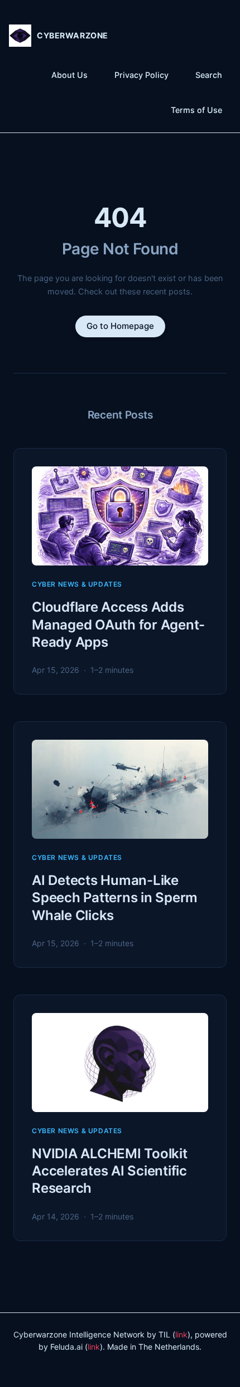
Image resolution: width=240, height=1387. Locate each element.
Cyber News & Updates (77, 584)
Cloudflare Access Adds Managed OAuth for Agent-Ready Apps (118, 624)
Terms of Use (196, 110)
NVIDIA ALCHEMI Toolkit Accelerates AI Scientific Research (110, 1170)
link (181, 1334)
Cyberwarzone (72, 35)
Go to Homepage (120, 326)
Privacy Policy (141, 75)
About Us (69, 75)
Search (208, 75)
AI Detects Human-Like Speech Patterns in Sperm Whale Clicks (115, 897)
